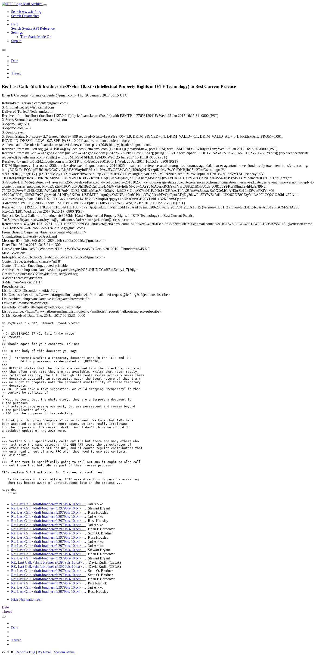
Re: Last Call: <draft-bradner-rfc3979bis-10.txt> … (48, 504)
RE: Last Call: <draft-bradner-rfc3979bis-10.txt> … (49, 562)
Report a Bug (25, 652)
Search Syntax (21, 28)
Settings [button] (17, 32)
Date (14, 61)
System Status (64, 652)
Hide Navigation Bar (26, 599)
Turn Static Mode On (35, 37)
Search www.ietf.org (26, 12)
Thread (16, 73)
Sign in (16, 41)
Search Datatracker (25, 16)
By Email (45, 652)
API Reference (44, 28)
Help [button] (14, 24)
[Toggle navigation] (45, 5)
